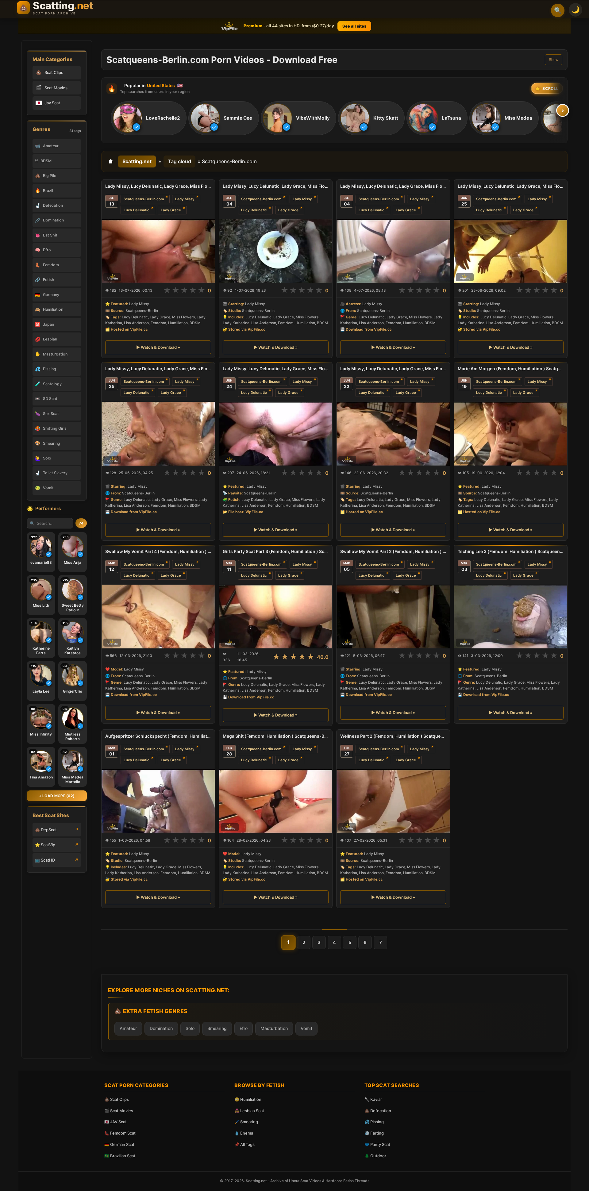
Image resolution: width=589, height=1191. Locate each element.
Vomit (306, 1028)
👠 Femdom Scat (120, 1133)
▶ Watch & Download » (158, 347)
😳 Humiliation (247, 1099)
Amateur (128, 1028)
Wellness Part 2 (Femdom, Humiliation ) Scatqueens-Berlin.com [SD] (393, 736)
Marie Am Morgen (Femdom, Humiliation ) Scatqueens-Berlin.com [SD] (511, 368)
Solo (190, 1028)
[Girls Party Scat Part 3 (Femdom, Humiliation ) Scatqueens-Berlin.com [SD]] (275, 616)
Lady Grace (171, 210)
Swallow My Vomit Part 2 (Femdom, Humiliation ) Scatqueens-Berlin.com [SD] (393, 551)
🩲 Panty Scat (377, 1144)
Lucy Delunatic (136, 210)
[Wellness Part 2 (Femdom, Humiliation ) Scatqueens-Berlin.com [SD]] (393, 801)
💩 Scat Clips (116, 1099)
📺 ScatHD (45, 860)
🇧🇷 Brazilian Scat (119, 1155)
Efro (244, 1028)
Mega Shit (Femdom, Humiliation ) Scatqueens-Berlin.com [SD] (276, 736)
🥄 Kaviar (373, 1099)
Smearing (217, 1028)
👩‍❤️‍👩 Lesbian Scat (249, 1110)
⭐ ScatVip (45, 844)
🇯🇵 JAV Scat (115, 1121)
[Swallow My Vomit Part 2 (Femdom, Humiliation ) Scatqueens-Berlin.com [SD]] (393, 616)
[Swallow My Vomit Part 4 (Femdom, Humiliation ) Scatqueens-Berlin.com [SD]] (158, 616)
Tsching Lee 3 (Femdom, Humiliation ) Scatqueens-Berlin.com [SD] (511, 551)
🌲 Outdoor (375, 1155)
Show (553, 60)
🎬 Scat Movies (118, 1110)
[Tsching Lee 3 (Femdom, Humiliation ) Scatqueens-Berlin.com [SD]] (510, 616)
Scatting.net (137, 161)
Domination (161, 1028)
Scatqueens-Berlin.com (144, 199)
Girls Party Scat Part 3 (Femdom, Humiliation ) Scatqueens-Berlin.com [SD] (276, 551)
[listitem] (149, 118)
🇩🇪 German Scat (119, 1144)
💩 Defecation (377, 1110)
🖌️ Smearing (246, 1121)
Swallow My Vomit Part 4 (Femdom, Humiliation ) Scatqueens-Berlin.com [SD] (158, 551)
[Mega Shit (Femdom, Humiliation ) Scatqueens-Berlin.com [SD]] (275, 801)
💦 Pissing (374, 1121)
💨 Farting (374, 1133)
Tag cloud (179, 161)
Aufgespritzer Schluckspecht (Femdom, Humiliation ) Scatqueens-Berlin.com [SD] (158, 736)
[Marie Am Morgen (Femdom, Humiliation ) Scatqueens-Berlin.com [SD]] (510, 434)
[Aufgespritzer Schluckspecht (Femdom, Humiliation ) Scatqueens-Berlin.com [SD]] (158, 801)
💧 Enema (243, 1133)
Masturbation (274, 1028)
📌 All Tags (244, 1144)
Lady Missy (184, 199)
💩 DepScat (46, 829)
